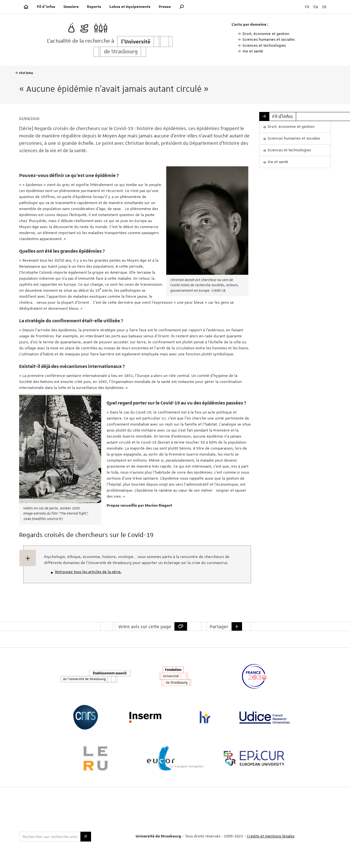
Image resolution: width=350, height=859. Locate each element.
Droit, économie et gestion (291, 126)
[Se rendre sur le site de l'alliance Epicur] (254, 758)
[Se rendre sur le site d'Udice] (264, 717)
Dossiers (71, 6)
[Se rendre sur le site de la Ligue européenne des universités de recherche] (95, 758)
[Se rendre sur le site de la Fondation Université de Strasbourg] (175, 676)
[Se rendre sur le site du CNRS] (85, 717)
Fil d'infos (46, 6)
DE (324, 6)
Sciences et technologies (289, 149)
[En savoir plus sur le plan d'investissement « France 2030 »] (254, 676)
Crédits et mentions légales (270, 836)
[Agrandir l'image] (207, 220)
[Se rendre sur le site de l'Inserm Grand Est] (145, 717)
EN (315, 6)
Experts (94, 6)
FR (307, 6)
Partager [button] (219, 627)
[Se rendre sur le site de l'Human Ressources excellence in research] (205, 717)
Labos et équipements (129, 6)
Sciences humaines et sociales (294, 138)
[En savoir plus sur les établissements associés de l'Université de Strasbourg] (95, 676)
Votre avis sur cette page (144, 627)
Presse (165, 6)
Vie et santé (278, 161)
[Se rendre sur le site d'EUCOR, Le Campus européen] (175, 758)
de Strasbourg (121, 51)
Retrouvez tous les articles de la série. (88, 571)
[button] (182, 7)
